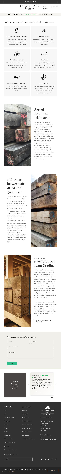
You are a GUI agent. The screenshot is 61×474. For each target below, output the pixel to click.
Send (12, 363)
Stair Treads (7, 446)
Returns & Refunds (26, 428)
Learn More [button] (11, 471)
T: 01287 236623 (45, 435)
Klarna (5, 425)
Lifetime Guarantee (9, 417)
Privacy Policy (25, 435)
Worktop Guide (8, 435)
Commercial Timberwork (10, 450)
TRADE (6, 432)
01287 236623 (45, 7)
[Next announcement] (58, 1)
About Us (24, 410)
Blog (5, 414)
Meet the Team (25, 417)
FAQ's (5, 410)
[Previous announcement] (3, 1)
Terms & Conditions (27, 432)
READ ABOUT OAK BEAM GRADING (43, 321)
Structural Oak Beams (9, 442)
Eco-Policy (25, 414)
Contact (6, 428)
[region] (42, 384)
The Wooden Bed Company (29, 439)
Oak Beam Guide (8, 439)
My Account (7, 421)
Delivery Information (27, 425)
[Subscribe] (30, 459)
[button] (3, 7)
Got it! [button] (53, 470)
